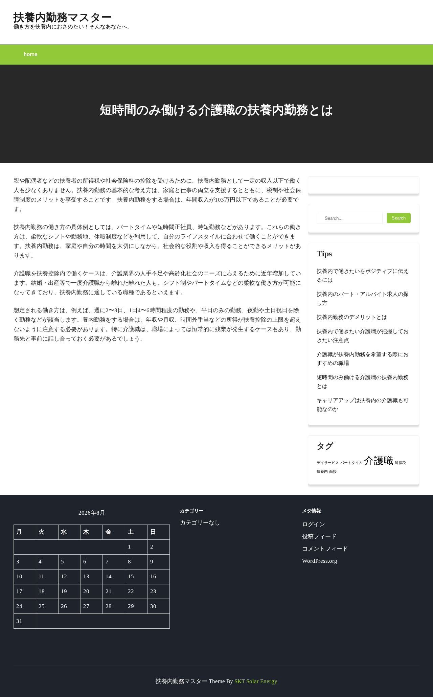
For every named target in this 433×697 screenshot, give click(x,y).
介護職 (378, 460)
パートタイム (351, 463)
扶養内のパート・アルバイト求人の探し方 (363, 298)
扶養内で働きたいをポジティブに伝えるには (363, 275)
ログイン (313, 524)
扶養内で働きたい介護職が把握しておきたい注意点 (363, 335)
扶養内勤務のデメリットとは (352, 317)
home (31, 54)
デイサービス (328, 463)
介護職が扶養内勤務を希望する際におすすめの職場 (363, 358)
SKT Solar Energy (255, 681)
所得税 (400, 463)
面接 (333, 471)
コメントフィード (325, 548)
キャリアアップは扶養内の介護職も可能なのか (363, 404)
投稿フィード (319, 536)
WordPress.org (319, 561)
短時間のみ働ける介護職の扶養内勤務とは (363, 381)
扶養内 (322, 471)
